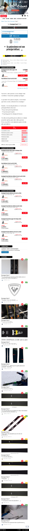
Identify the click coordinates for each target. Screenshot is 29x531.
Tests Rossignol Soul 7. (9, 31)
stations (7, 18)
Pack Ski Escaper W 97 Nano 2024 (11, 219)
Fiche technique (5, 27)
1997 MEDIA (3, 530)
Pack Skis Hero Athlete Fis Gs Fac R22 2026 (13, 176)
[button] (25, 15)
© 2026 (19, 529)
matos (15, 18)
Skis (9, 21)
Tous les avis (24, 144)
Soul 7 (16, 21)
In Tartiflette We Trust (22, 18)
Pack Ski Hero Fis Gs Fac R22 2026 (9, 163)
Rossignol (13, 21)
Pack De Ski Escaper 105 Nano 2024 (11, 150)
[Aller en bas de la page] (27, 526)
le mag (3, 18)
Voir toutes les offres (21, 88)
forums (11, 18)
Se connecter (5, 252)
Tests (6, 21)
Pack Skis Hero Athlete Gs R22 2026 (11, 206)
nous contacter (25, 529)
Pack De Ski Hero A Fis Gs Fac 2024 (11, 193)
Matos (2, 21)
